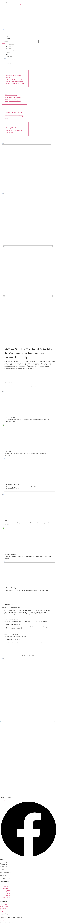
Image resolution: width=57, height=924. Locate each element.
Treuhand (8, 890)
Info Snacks (7, 53)
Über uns (7, 39)
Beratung (11, 50)
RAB (46, 361)
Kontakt (9, 56)
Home (9, 37)
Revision (8, 892)
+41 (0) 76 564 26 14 (13, 2)
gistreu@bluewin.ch (10, 1)
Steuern (11, 48)
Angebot (5, 888)
